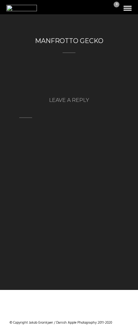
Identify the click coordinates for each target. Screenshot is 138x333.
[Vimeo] (69, 312)
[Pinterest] (77, 312)
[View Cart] (114, 8)
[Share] (105, 8)
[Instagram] (85, 312)
